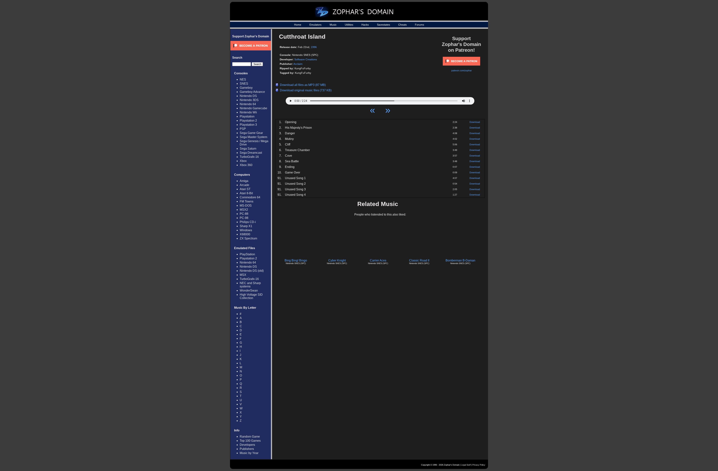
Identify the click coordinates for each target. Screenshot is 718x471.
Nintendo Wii (248, 112)
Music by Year (249, 453)
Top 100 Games (250, 440)
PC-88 (244, 213)
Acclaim (298, 63)
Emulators (315, 24)
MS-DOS (246, 205)
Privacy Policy (478, 465)
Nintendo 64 (248, 104)
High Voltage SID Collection (251, 296)
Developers (247, 444)
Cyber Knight (337, 260)
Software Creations (305, 59)
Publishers (247, 448)
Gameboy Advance (252, 91)
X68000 (245, 234)
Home (297, 24)
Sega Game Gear (251, 132)
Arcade (244, 185)
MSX (243, 274)
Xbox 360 (246, 165)
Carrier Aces (378, 260)
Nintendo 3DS (249, 100)
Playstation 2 (248, 120)
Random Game (250, 436)
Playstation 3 (248, 124)
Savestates (383, 24)
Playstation (247, 116)
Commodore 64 (250, 197)
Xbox (243, 160)
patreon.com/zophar (461, 70)
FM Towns (246, 201)
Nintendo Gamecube (253, 108)
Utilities (349, 24)
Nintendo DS (248, 95)
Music (333, 24)
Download (475, 122)
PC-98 (244, 217)
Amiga (244, 180)
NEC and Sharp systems (250, 284)
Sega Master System (253, 137)
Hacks (365, 24)
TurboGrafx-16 (249, 156)
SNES (244, 83)
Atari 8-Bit (246, 193)
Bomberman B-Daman (460, 260)
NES (243, 79)
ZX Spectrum (248, 238)
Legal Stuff (466, 465)
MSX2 (244, 209)
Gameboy (246, 87)
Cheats (402, 24)
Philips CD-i (248, 222)
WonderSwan (249, 290)
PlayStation (247, 254)
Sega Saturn (248, 148)
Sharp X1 (246, 226)
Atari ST (245, 189)
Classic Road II (419, 260)
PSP (243, 128)
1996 (314, 47)
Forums (419, 24)
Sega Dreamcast (251, 152)
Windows (246, 230)
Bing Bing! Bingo (296, 260)
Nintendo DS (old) (252, 270)
